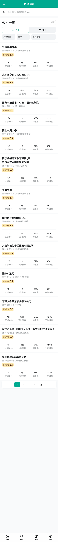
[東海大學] (29, 199)
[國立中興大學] (29, 139)
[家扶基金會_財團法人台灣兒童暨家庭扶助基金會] (29, 338)
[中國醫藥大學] (29, 56)
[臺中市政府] (29, 282)
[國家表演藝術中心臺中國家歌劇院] (29, 112)
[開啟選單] (3, 4)
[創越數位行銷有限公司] (29, 227)
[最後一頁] (41, 384)
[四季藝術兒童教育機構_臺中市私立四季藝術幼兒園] (29, 169)
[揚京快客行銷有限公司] (29, 366)
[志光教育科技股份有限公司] (29, 84)
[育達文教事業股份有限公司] (29, 310)
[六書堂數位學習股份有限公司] (29, 255)
